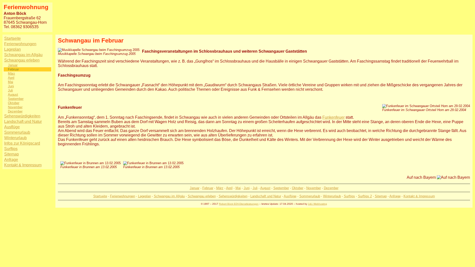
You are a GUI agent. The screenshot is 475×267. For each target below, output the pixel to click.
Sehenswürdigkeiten (22, 116)
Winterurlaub (15, 138)
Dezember (15, 111)
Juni (11, 86)
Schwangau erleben (22, 60)
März (11, 73)
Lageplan (12, 49)
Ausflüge (12, 127)
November (15, 107)
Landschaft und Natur (23, 121)
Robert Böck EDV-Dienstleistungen (239, 203)
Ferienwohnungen (20, 44)
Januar (13, 65)
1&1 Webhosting (317, 203)
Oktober (13, 103)
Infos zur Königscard (22, 143)
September (16, 99)
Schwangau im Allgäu (23, 55)
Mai (10, 82)
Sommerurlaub (17, 132)
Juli (10, 90)
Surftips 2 (365, 196)
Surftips (11, 149)
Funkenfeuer (333, 117)
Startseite (12, 38)
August (13, 94)
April (11, 78)
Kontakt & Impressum (23, 165)
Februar (13, 69)
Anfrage (11, 159)
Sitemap (11, 154)
